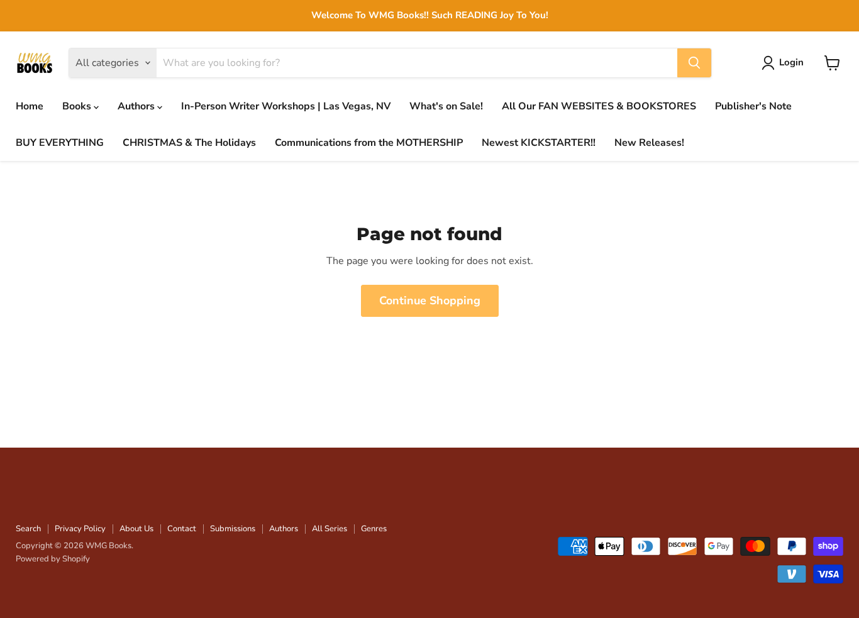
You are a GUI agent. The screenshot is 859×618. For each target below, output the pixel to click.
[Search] (694, 62)
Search (28, 528)
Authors (137, 106)
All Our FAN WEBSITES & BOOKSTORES (599, 106)
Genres (374, 528)
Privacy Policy (80, 528)
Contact (181, 528)
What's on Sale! (446, 106)
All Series (329, 528)
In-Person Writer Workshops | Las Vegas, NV (286, 106)
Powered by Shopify (53, 559)
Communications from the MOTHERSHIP (369, 143)
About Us (136, 528)
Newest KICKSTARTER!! (539, 143)
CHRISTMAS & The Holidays (189, 143)
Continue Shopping (429, 300)
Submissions (232, 528)
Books (78, 106)
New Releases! (649, 143)
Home (29, 106)
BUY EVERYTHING (60, 143)
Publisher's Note (753, 106)
